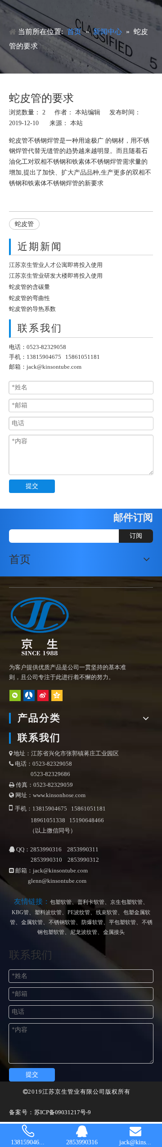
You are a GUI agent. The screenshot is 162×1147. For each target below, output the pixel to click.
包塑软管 (61, 902)
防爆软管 (92, 922)
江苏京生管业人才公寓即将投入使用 (56, 265)
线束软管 (106, 912)
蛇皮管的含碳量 (29, 286)
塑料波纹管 (48, 912)
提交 (32, 486)
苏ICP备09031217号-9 (62, 1112)
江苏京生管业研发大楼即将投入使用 (56, 275)
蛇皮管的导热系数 (32, 308)
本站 (76, 123)
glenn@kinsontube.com (57, 880)
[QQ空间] (57, 695)
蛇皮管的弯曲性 (29, 298)
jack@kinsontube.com (54, 366)
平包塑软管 (122, 922)
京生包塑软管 (126, 902)
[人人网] (29, 695)
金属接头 (114, 932)
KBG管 (20, 912)
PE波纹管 (79, 912)
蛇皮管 (18, 140)
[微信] (15, 695)
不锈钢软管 (62, 922)
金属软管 (32, 922)
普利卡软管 (90, 902)
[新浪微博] (43, 695)
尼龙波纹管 (83, 932)
